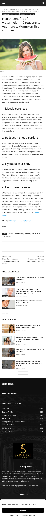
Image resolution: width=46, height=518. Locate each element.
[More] (29, 247)
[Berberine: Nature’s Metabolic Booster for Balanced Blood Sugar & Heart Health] (8, 340)
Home (4, 9)
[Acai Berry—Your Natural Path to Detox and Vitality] (8, 281)
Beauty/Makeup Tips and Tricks (16, 9)
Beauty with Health (8, 284)
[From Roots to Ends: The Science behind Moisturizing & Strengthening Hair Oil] (8, 364)
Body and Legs (24, 14)
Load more (22, 373)
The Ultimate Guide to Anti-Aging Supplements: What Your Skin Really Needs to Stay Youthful (29, 291)
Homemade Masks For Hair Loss (22, 221)
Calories (10, 233)
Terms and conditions (28, 515)
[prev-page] (3, 312)
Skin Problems (7, 236)
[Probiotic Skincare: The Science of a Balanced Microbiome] (8, 304)
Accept (23, 510)
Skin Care (32, 14)
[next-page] (7, 312)
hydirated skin (19, 233)
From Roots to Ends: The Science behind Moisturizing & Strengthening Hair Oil (29, 363)
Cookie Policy (14, 515)
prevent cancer (36, 233)
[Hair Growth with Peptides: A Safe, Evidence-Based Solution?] (8, 328)
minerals (27, 233)
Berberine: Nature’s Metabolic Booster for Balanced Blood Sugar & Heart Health (29, 339)
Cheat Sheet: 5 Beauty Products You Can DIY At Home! (11, 261)
